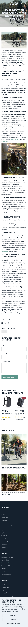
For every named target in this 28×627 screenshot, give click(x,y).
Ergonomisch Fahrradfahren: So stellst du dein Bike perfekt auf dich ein (13, 469)
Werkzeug (4, 545)
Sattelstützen (4, 517)
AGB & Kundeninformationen (9, 569)
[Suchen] (22, 3)
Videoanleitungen (6, 575)
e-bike (4, 332)
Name (3, 345)
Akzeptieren (13, 615)
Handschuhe (4, 547)
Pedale (3, 512)
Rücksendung (5, 560)
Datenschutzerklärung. (13, 611)
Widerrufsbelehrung (7, 566)
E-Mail (3, 354)
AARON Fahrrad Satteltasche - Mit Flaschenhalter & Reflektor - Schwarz (20, 412)
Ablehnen (13, 619)
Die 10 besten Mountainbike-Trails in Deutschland (13, 493)
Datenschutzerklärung (7, 596)
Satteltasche (4, 141)
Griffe (3, 515)
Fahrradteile (20, 60)
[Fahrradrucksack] (14, 159)
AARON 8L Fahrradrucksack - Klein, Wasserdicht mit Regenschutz (6, 412)
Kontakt (3, 584)
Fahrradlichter (5, 539)
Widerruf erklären (6, 563)
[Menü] (2, 3)
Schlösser (4, 533)
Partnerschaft (4, 593)
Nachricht (5, 362)
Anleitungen (4, 572)
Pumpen (3, 530)
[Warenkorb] (25, 3)
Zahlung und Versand (7, 557)
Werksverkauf (5, 587)
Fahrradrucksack (15, 139)
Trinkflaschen (4, 536)
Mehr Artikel (8, 430)
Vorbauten (4, 520)
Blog (2, 590)
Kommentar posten (9, 377)
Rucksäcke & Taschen (7, 542)
